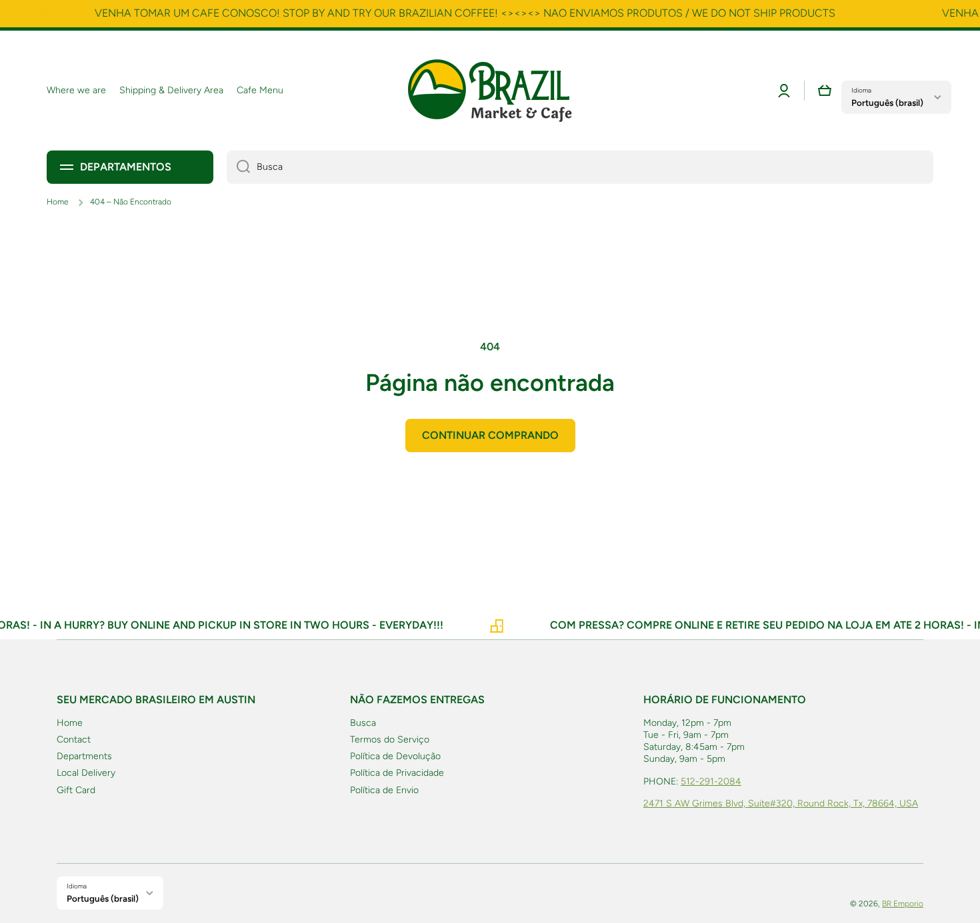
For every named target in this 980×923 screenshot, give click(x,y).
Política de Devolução (395, 756)
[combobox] (580, 167)
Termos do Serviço (389, 739)
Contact (74, 739)
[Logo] (490, 90)
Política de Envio (384, 790)
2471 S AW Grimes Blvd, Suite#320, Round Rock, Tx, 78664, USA (780, 803)
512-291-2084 (711, 781)
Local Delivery (86, 772)
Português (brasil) (887, 102)
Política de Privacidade (397, 772)
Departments (84, 756)
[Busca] (238, 167)
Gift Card (76, 790)
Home (58, 201)
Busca (363, 723)
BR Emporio (902, 903)
